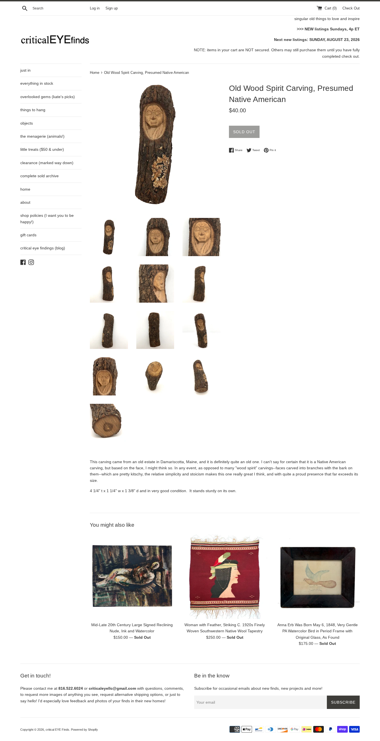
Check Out (351, 8)
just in (25, 70)
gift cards (28, 235)
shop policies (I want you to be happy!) (47, 218)
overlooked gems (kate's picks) (47, 96)
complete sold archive (39, 176)
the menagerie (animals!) (42, 136)
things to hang (32, 110)
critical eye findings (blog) (42, 248)
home (25, 189)
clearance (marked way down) (46, 163)
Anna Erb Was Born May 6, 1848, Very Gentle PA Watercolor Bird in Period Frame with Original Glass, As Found (317, 631)
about (25, 202)
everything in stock (36, 83)
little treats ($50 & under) (42, 149)
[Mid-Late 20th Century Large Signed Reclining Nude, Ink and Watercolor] (132, 577)
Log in (95, 8)
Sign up (111, 8)
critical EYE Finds (57, 729)
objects (26, 123)
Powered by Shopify (84, 729)
